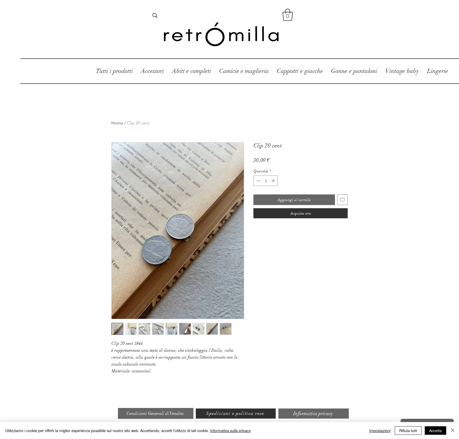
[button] (288, 15)
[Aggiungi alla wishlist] (342, 199)
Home (117, 122)
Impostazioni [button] (379, 430)
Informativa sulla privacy (230, 430)
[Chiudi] (452, 430)
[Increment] (273, 181)
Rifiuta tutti (408, 430)
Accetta (435, 430)
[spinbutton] (265, 181)
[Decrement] (257, 181)
